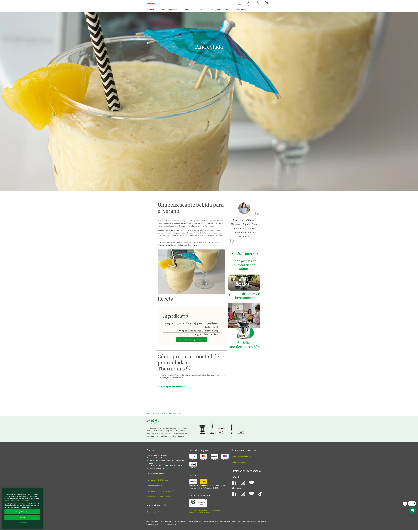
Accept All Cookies (22, 512)
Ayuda (202, 9)
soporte (157, 463)
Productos (151, 9)
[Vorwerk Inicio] (152, 3)
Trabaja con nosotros (220, 9)
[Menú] (205, 500)
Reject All (22, 517)
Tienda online (240, 9)
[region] (22, 508)
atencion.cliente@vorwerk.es (174, 468)
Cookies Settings (22, 523)
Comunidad (189, 9)
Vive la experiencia (170, 9)
